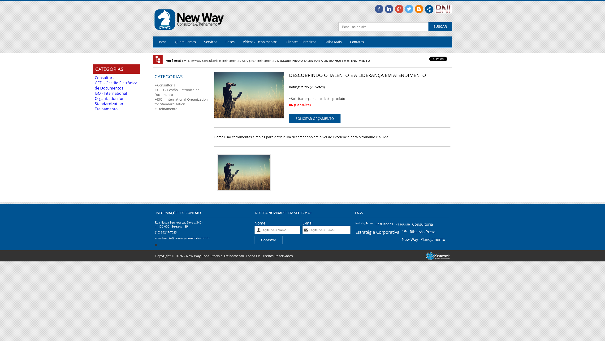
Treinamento (106, 109)
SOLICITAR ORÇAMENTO (315, 118)
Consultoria (105, 77)
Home (162, 42)
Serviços (210, 42)
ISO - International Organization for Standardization (111, 98)
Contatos (357, 42)
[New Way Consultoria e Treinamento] (189, 33)
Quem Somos (185, 42)
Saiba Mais (333, 42)
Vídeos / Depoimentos (260, 42)
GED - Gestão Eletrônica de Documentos (116, 85)
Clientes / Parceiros (301, 42)
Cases (230, 42)
